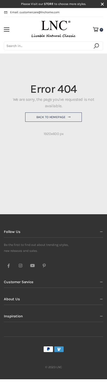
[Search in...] (97, 46)
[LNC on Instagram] (20, 266)
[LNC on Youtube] (32, 266)
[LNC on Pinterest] (44, 266)
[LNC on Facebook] (8, 266)
